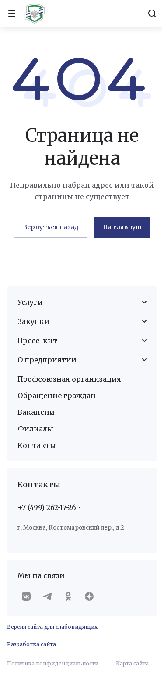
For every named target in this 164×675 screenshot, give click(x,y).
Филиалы (35, 428)
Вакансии (36, 412)
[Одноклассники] (68, 596)
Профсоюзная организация (69, 379)
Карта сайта (132, 663)
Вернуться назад (50, 227)
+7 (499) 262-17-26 (46, 507)
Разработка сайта (31, 644)
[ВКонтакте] (26, 596)
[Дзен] (89, 596)
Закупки (33, 321)
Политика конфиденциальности (52, 663)
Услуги (30, 302)
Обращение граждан (56, 395)
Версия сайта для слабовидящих (52, 626)
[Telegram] (47, 596)
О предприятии (47, 359)
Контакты (36, 445)
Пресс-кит (37, 340)
